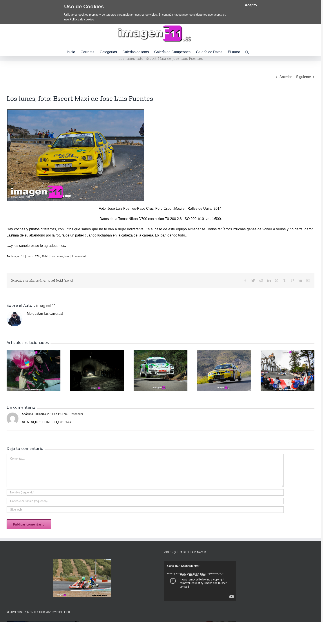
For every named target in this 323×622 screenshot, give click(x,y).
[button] (247, 51)
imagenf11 (17, 256)
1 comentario (79, 256)
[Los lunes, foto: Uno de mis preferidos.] (224, 370)
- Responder (75, 414)
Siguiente (303, 77)
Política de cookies (82, 19)
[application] (200, 581)
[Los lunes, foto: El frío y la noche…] (97, 370)
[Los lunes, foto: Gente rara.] (287, 370)
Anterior (285, 77)
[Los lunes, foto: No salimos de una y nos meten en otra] (33, 370)
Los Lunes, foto (60, 256)
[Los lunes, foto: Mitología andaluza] (160, 370)
